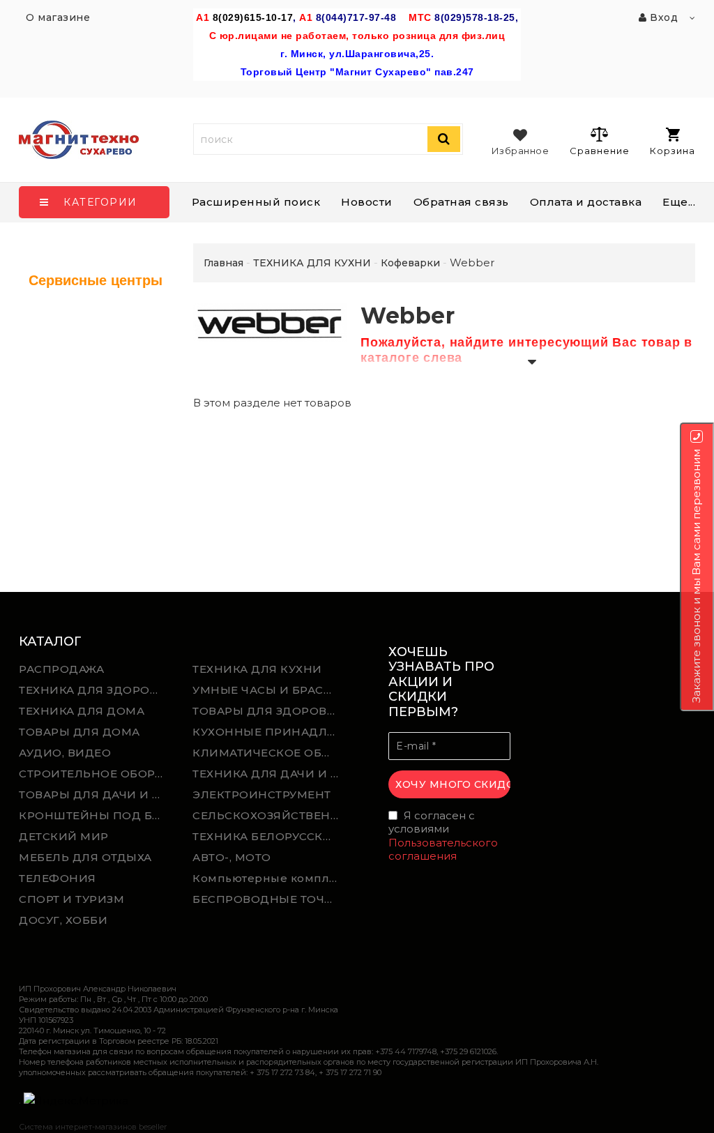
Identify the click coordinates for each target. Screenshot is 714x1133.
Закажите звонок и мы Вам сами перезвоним (696, 576)
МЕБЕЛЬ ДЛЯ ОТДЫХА (85, 857)
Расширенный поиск (256, 201)
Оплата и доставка (586, 201)
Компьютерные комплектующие (269, 878)
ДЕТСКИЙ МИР (64, 836)
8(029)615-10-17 (253, 17)
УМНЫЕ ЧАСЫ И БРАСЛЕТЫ (269, 690)
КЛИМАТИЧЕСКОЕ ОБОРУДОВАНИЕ (269, 752)
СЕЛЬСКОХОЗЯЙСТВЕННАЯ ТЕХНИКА (269, 815)
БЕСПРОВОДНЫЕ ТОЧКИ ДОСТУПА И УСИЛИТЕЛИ (269, 899)
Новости (367, 201)
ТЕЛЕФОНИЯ (57, 878)
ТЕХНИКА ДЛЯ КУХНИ (257, 669)
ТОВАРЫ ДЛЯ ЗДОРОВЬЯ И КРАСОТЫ (269, 710)
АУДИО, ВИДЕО (65, 752)
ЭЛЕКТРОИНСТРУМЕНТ (261, 794)
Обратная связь (461, 201)
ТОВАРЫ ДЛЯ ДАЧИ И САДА (95, 794)
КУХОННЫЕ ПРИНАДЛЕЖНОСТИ (269, 731)
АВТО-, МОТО (231, 857)
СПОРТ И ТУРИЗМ (71, 899)
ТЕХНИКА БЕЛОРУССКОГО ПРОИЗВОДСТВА (269, 836)
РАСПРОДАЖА (61, 669)
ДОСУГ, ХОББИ (63, 920)
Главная (223, 263)
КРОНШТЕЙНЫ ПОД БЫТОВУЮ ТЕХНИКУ (95, 815)
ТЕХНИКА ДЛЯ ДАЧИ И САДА (269, 773)
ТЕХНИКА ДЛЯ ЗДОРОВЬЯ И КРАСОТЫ (95, 690)
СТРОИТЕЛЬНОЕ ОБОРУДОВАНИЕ (95, 773)
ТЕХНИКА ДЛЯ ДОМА (81, 710)
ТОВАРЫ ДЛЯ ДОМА (79, 731)
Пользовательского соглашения (443, 849)
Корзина (672, 150)
